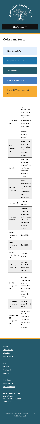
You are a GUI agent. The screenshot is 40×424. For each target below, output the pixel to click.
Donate (6, 373)
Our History (7, 380)
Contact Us (7, 370)
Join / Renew (8, 350)
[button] (20, 26)
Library (6, 366)
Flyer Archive (8, 383)
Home (5, 346)
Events (5, 363)
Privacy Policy (8, 356)
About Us (6, 353)
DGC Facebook (9, 387)
